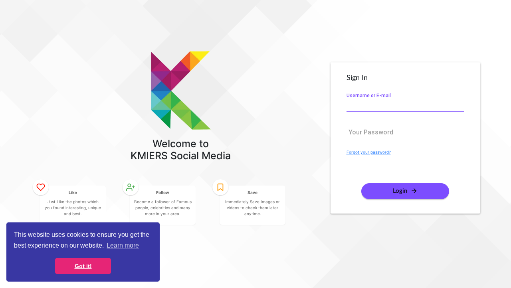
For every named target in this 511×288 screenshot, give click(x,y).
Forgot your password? (369, 152)
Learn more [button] (123, 245)
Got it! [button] (83, 266)
